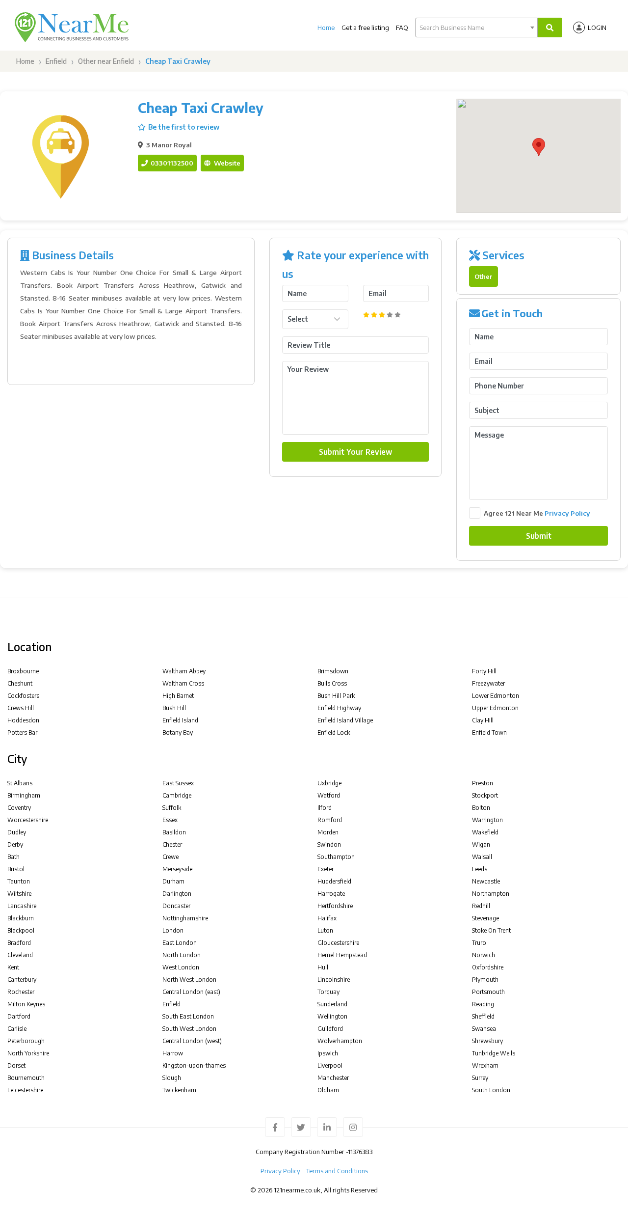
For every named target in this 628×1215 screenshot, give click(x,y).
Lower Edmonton (495, 695)
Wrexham (485, 1065)
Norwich (483, 955)
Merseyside (177, 869)
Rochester (20, 991)
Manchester (333, 1077)
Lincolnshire (333, 979)
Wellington (332, 1016)
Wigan (481, 844)
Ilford (324, 807)
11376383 (360, 1152)
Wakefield (485, 832)
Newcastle (486, 881)
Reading (483, 1004)
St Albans (19, 783)
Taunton (18, 881)
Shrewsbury (487, 1041)
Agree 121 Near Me (537, 513)
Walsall (482, 856)
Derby (15, 844)
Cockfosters (23, 695)
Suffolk (171, 807)
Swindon (329, 844)
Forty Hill (484, 671)
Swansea (484, 1028)
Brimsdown (332, 671)
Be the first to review (183, 127)
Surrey (480, 1077)
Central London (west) (192, 1041)
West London (180, 967)
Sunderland (332, 1004)
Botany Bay (177, 732)
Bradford (19, 942)
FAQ (402, 27)
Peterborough (26, 1041)
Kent (13, 967)
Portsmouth (488, 991)
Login (597, 27)
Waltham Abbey (184, 671)
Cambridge (176, 795)
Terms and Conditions (337, 1171)
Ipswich (327, 1053)
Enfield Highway (339, 708)
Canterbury (21, 979)
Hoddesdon (23, 720)
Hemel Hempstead (342, 955)
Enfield (56, 61)
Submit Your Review (355, 451)
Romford (329, 820)
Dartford (18, 1016)
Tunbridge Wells (493, 1053)
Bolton (481, 807)
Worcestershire (27, 820)
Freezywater (488, 683)
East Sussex (178, 783)
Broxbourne (23, 671)
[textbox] (476, 27)
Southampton (336, 856)
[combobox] (476, 27)
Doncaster (176, 906)
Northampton (490, 893)
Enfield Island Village (345, 720)
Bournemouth (26, 1077)
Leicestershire (25, 1090)
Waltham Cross (183, 683)
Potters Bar (22, 732)
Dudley (16, 832)
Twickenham (179, 1090)
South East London (188, 1016)
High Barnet (178, 695)
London (172, 930)
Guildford (330, 1028)
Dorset (16, 1065)
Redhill (481, 906)
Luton (325, 930)
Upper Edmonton (495, 708)
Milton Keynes (26, 1004)
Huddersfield (334, 881)
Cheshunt (19, 683)
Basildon (174, 832)
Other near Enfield (106, 61)
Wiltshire (19, 893)
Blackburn (20, 918)
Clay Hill (483, 720)
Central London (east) (191, 991)
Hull (322, 967)
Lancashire (21, 906)
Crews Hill (20, 708)
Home (326, 27)
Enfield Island (180, 720)
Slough (171, 1077)
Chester (172, 844)
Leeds (479, 869)
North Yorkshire (28, 1053)
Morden (328, 832)
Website (226, 163)
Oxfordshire (487, 967)
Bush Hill (174, 708)
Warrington (487, 820)
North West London (189, 979)
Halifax (327, 918)
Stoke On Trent (491, 930)
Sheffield (483, 1016)
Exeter (325, 869)
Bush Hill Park (336, 695)
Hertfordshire (335, 906)
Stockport (485, 795)
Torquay (328, 991)
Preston (482, 783)
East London (179, 942)
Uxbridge (329, 783)
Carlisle (16, 1028)
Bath (13, 856)
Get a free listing (365, 27)
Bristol (16, 869)
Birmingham (23, 795)
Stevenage (485, 918)
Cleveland (20, 955)
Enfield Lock (333, 732)
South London (491, 1090)
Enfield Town (489, 732)
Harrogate (331, 893)
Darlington (176, 893)
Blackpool (20, 930)
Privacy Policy (567, 513)
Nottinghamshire (185, 918)
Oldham (328, 1090)
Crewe (170, 856)
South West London (189, 1028)
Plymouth (485, 979)
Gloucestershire (338, 942)
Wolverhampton (339, 1041)
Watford (328, 795)
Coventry (19, 807)
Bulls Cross (332, 683)
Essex (170, 820)
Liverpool (329, 1065)
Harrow (172, 1053)
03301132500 (171, 163)
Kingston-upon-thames (194, 1065)
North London (181, 955)
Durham (173, 881)
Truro (479, 942)
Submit (538, 535)
